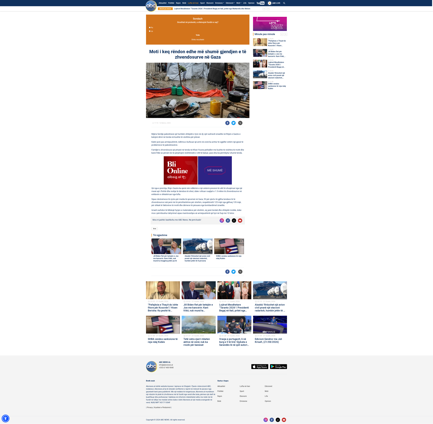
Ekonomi (209, 3)
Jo (152, 31)
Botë (184, 3)
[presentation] (282, 34)
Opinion (251, 3)
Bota (154, 229)
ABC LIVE (276, 3)
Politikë (171, 3)
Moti (238, 3)
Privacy (150, 407)
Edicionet (229, 3)
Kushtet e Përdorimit (162, 407)
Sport (202, 3)
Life (244, 3)
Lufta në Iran (193, 3)
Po (152, 27)
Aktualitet (162, 3)
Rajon (178, 3)
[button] (5, 418)
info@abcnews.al (166, 365)
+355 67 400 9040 (166, 367)
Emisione (219, 3)
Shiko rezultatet (197, 39)
